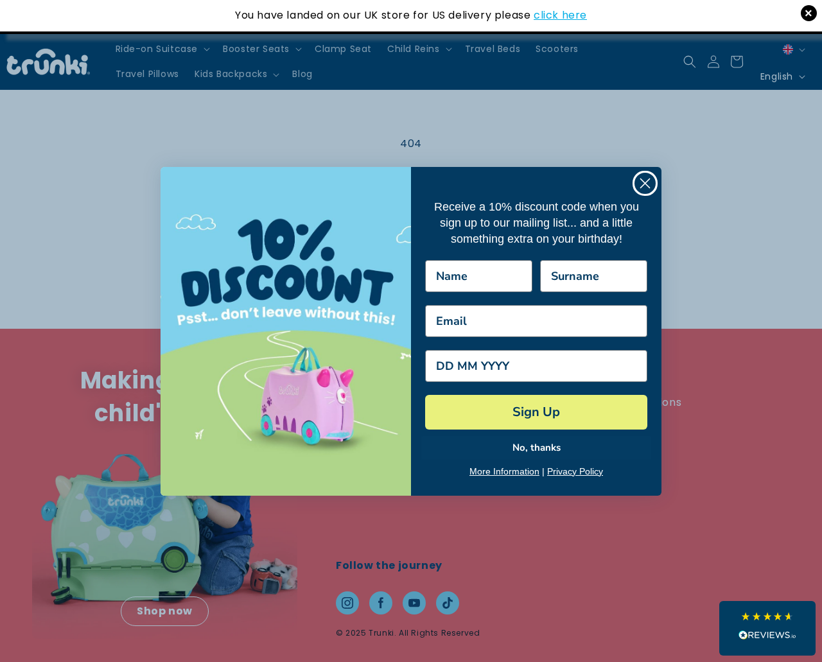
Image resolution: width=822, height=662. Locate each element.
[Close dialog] (645, 183)
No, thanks (536, 447)
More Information (504, 471)
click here (560, 15)
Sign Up (536, 412)
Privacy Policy (575, 471)
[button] (767, 628)
